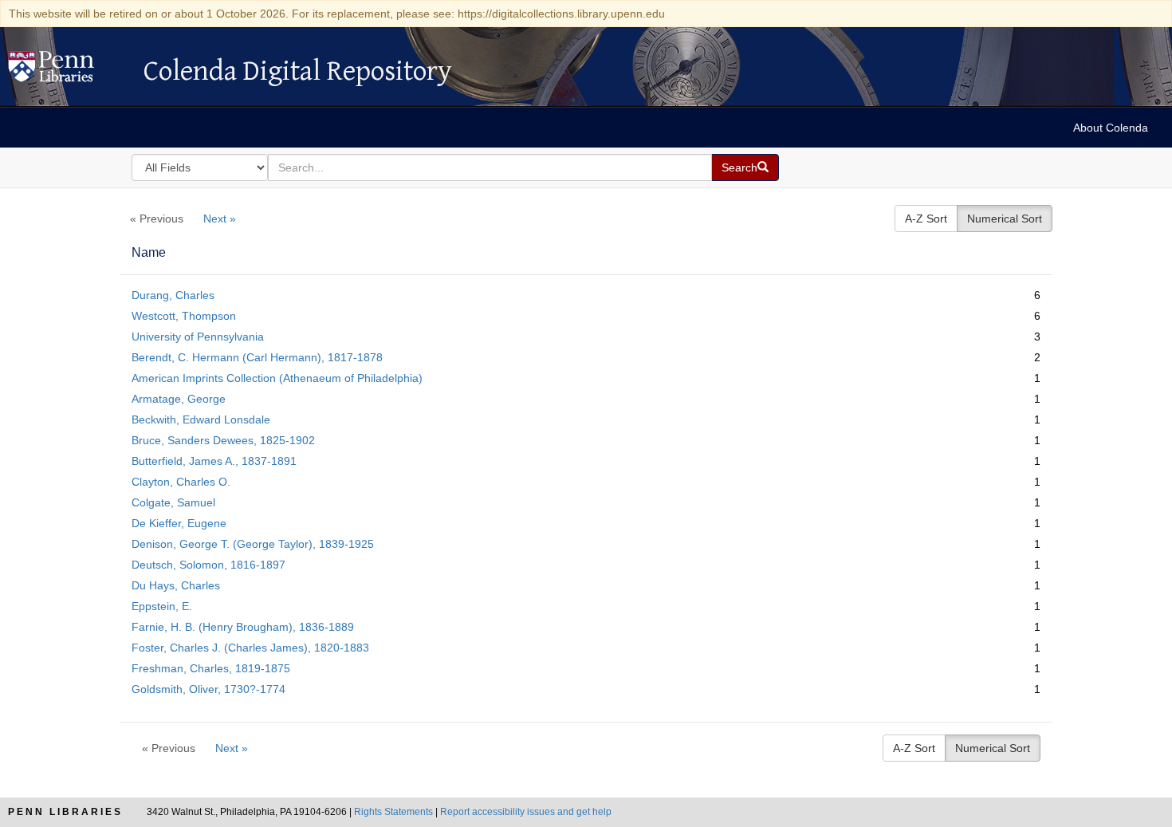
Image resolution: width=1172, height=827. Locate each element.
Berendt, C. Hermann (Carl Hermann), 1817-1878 (257, 357)
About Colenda (1110, 127)
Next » (219, 218)
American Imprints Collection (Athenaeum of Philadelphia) (277, 378)
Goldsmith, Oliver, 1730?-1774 (208, 689)
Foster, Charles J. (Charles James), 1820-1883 (250, 647)
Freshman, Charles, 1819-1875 (211, 668)
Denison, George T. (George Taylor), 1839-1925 (253, 544)
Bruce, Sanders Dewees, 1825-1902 (223, 440)
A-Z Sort (926, 218)
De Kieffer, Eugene (179, 523)
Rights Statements (393, 811)
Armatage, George (179, 398)
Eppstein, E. (162, 606)
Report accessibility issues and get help (526, 811)
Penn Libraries (65, 811)
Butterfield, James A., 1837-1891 (214, 461)
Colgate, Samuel (173, 502)
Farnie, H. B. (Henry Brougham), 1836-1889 (243, 626)
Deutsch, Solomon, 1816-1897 (208, 564)
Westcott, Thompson (184, 315)
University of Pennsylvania (198, 336)
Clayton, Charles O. (181, 481)
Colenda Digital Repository (68, 71)
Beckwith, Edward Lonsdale (201, 419)
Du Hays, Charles (176, 585)
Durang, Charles (173, 295)
